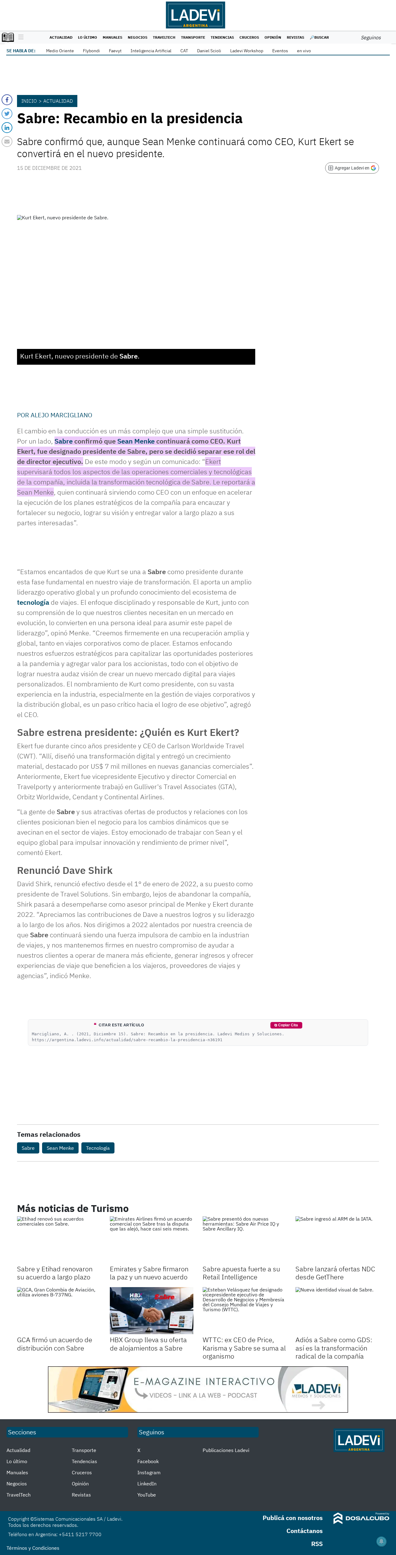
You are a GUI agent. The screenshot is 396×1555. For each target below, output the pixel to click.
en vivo (304, 51)
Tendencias (222, 37)
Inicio (29, 101)
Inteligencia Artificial (151, 51)
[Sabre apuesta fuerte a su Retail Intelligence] (244, 1239)
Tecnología (98, 1148)
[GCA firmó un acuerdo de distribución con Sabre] (59, 1310)
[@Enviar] (7, 141)
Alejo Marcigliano (61, 415)
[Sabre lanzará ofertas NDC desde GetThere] (337, 1239)
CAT (184, 51)
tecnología (33, 602)
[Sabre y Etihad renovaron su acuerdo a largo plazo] (59, 1239)
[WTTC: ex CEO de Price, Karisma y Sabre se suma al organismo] (244, 1310)
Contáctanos (304, 1531)
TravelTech (164, 37)
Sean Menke (136, 440)
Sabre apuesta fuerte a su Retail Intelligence (241, 1272)
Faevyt (115, 51)
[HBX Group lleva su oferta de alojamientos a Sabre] (151, 1310)
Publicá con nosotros (293, 1518)
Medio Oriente (60, 51)
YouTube (146, 1495)
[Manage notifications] (381, 1541)
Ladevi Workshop (246, 51)
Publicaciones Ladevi (226, 1450)
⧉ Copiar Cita (286, 1025)
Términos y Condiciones (32, 1548)
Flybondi (91, 51)
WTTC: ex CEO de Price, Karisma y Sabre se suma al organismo (244, 1347)
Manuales (112, 37)
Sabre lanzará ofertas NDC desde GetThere (335, 1272)
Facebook (148, 1461)
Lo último (87, 37)
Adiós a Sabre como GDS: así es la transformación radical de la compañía (333, 1347)
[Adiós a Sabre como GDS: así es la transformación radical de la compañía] (337, 1310)
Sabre (63, 440)
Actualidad (61, 37)
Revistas (295, 37)
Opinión (273, 37)
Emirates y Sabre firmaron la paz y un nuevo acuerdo (149, 1272)
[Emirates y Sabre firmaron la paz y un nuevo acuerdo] (151, 1239)
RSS (317, 1544)
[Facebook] (7, 99)
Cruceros (249, 37)
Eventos (280, 51)
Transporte (193, 37)
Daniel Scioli (209, 51)
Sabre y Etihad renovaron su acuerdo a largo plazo (55, 1272)
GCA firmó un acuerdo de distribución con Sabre (54, 1343)
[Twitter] (7, 113)
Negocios (137, 37)
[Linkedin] (7, 127)
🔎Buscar (319, 37)
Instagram (149, 1472)
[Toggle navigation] (19, 37)
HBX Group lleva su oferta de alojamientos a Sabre (148, 1343)
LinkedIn (147, 1483)
